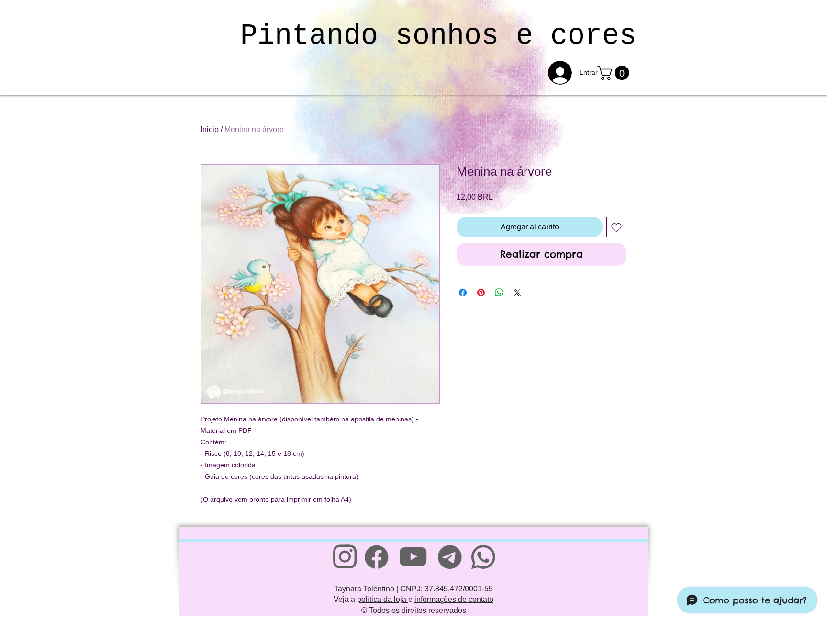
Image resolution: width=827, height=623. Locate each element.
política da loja (382, 599)
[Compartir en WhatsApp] (499, 292)
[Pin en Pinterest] (481, 292)
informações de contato (453, 599)
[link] (615, 73)
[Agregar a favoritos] (616, 227)
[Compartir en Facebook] (463, 292)
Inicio (210, 129)
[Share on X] (517, 292)
